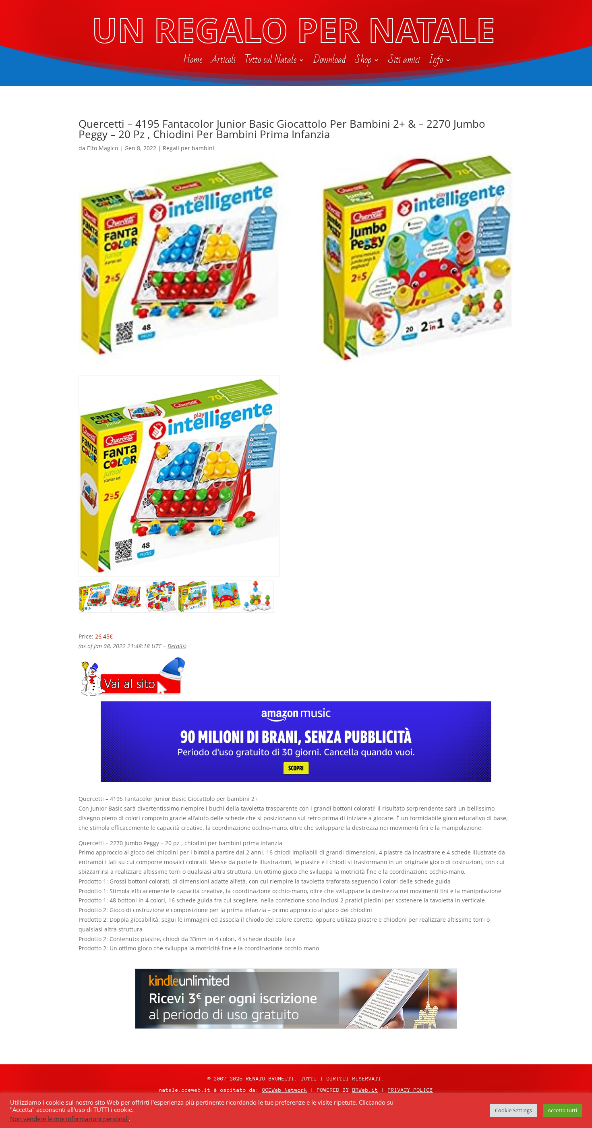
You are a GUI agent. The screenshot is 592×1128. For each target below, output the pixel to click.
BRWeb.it (365, 1090)
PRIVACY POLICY (410, 1090)
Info (436, 61)
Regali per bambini (188, 148)
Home (192, 61)
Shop (363, 61)
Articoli (223, 61)
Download (329, 61)
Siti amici (404, 61)
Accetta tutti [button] (562, 1110)
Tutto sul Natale (270, 61)
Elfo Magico (102, 148)
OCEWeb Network (284, 1090)
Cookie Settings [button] (513, 1110)
